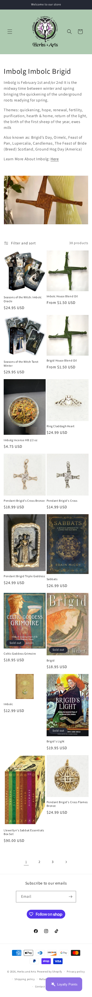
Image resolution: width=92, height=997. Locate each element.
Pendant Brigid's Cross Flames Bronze (67, 804)
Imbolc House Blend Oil (62, 296)
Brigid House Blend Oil (62, 360)
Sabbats (52, 579)
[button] (9, 31)
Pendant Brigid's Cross (62, 500)
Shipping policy (24, 979)
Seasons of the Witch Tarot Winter (21, 363)
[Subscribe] (70, 896)
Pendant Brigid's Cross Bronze (24, 500)
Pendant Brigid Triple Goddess (24, 576)
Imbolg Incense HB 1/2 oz (20, 440)
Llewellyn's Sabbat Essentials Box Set (24, 832)
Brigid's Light (56, 741)
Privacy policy (76, 971)
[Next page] (66, 862)
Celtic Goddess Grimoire (20, 653)
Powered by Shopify (49, 971)
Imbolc (8, 704)
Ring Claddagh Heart (61, 426)
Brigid (51, 660)
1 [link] (26, 862)
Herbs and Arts (26, 971)
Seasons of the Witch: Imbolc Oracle (23, 299)
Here (55, 159)
